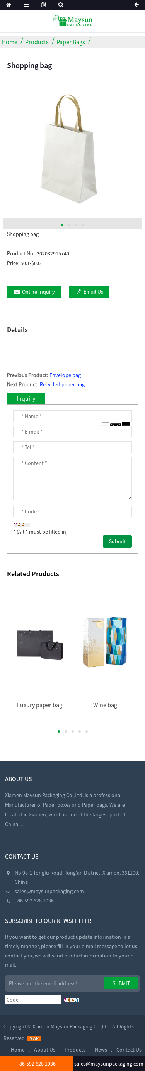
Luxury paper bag (39, 705)
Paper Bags (70, 42)
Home (9, 42)
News (101, 1049)
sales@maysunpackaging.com (49, 891)
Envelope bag (65, 375)
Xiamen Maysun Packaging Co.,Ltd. (71, 1026)
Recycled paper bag (62, 384)
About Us (44, 1049)
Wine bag (105, 705)
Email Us (93, 291)
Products (37, 42)
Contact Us (129, 1049)
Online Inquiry (38, 291)
